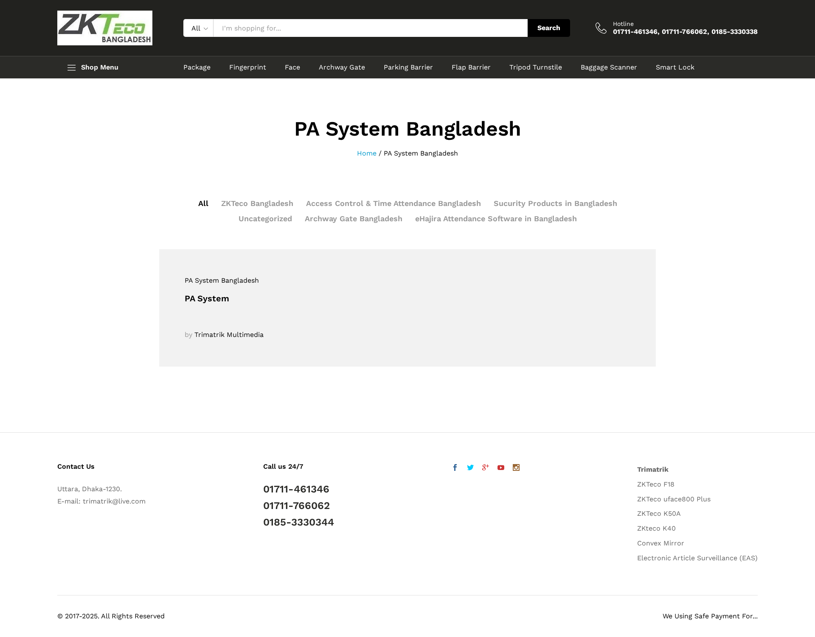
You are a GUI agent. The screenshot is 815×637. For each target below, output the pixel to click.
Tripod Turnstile (535, 67)
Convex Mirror (660, 543)
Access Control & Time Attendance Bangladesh (393, 203)
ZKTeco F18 (655, 484)
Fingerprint (247, 67)
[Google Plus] (485, 468)
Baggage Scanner (609, 67)
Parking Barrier (408, 67)
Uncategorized (265, 218)
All (203, 203)
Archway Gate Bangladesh (353, 218)
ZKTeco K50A (659, 513)
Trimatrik (653, 469)
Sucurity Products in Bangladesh (555, 203)
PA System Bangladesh (222, 280)
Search (548, 28)
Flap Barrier (471, 67)
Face (292, 67)
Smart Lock (675, 67)
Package (197, 67)
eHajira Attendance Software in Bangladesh (496, 218)
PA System (207, 298)
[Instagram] (516, 468)
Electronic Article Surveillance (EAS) (697, 558)
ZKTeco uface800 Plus (674, 499)
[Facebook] (455, 468)
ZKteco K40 (656, 528)
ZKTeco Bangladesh (257, 203)
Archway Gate (342, 67)
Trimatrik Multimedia (229, 335)
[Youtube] (501, 468)
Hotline (623, 23)
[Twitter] (470, 468)
